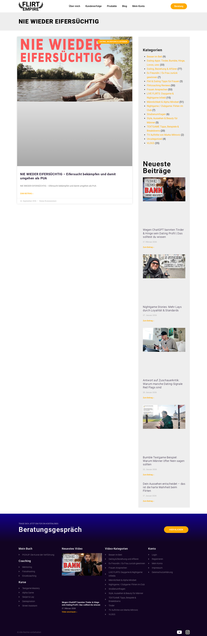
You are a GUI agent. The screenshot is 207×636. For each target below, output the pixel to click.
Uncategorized (154, 138)
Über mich (74, 6)
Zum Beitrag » (26, 193)
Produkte (112, 6)
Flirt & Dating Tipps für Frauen (163, 81)
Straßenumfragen (156, 114)
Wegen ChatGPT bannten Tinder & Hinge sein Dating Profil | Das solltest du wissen (163, 233)
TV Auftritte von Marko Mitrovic (163, 134)
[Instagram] (187, 632)
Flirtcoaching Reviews (158, 85)
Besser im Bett (154, 56)
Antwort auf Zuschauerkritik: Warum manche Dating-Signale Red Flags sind (163, 384)
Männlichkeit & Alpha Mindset (163, 101)
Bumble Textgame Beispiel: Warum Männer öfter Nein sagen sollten (163, 461)
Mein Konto (138, 6)
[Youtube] (179, 632)
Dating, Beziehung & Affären (162, 68)
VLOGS (150, 143)
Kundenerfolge (93, 6)
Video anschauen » (69, 612)
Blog (124, 6)
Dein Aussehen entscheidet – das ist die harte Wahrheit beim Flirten (164, 487)
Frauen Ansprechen (157, 89)
